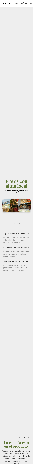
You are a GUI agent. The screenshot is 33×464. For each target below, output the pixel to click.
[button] (30, 3)
